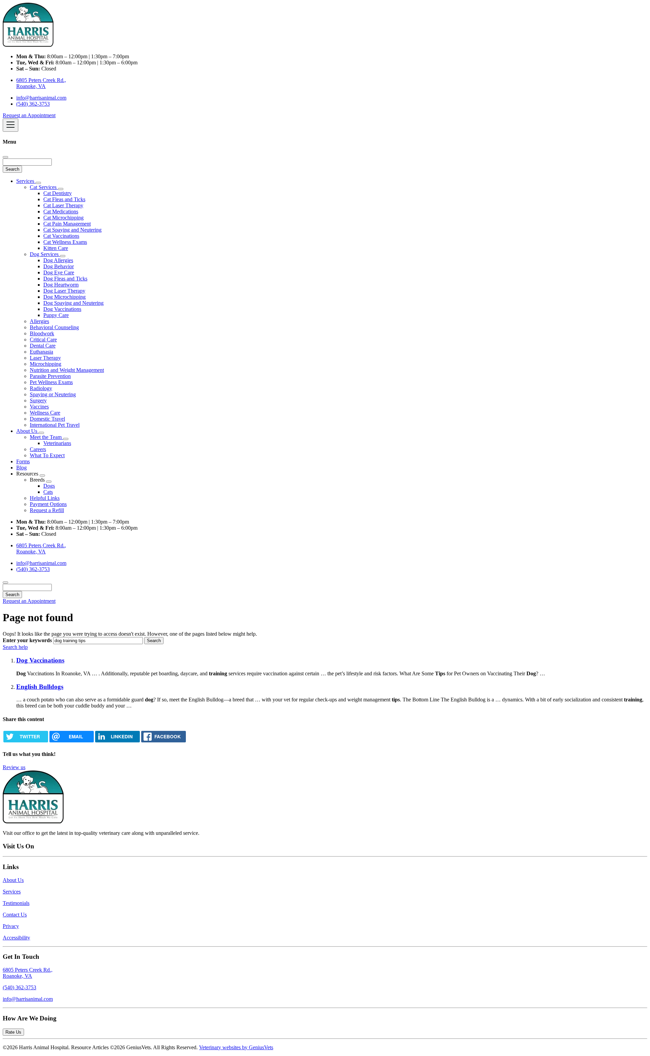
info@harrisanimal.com (41, 98)
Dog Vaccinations (62, 309)
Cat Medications (60, 211)
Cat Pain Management (67, 224)
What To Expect (47, 455)
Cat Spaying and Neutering (72, 230)
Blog (21, 467)
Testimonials (16, 903)
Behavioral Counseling (54, 327)
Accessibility (16, 938)
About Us (27, 431)
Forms (23, 461)
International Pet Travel (55, 425)
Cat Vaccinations (61, 236)
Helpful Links (45, 498)
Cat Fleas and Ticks (64, 199)
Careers (38, 449)
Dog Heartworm (61, 285)
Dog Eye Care (58, 272)
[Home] (28, 45)
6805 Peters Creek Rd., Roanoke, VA (41, 83)
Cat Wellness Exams (65, 242)
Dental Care (43, 346)
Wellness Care (45, 413)
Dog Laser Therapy (64, 291)
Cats (48, 492)
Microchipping (45, 364)
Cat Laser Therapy (63, 205)
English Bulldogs (39, 686)
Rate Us (13, 1032)
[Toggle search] (5, 583)
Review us (14, 767)
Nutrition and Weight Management (67, 370)
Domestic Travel (47, 419)
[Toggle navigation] (10, 125)
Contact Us (15, 914)
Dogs (49, 486)
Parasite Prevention (50, 376)
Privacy (11, 926)
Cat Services (44, 187)
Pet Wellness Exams (51, 382)
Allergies (39, 321)
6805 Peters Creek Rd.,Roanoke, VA (27, 973)
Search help (15, 647)
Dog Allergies (58, 260)
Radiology (41, 388)
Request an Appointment (29, 115)
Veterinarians (57, 443)
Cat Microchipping (63, 217)
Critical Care (43, 339)
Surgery (38, 400)
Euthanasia (41, 352)
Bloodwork (42, 333)
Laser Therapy (45, 358)
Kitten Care (55, 248)
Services (26, 181)
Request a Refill (47, 510)
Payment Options (48, 504)
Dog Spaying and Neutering (73, 303)
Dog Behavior (58, 266)
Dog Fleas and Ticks (65, 278)
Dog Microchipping (64, 297)
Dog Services (45, 254)
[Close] (5, 157)
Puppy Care (56, 315)
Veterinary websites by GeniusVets (236, 1047)
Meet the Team (46, 437)
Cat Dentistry (57, 193)
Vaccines (39, 406)
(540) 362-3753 (33, 104)
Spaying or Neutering (53, 394)
